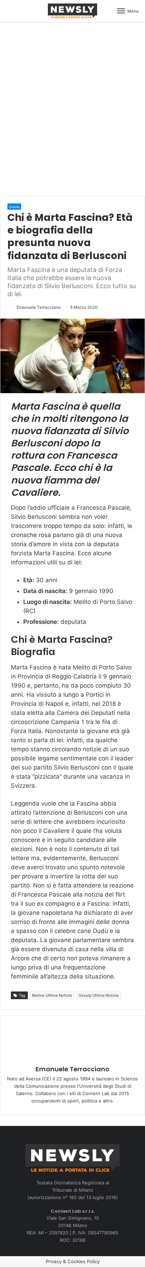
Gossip (14, 207)
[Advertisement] (72, 108)
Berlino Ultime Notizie (52, 995)
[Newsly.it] (72, 11)
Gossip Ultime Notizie (98, 995)
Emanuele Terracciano (39, 307)
